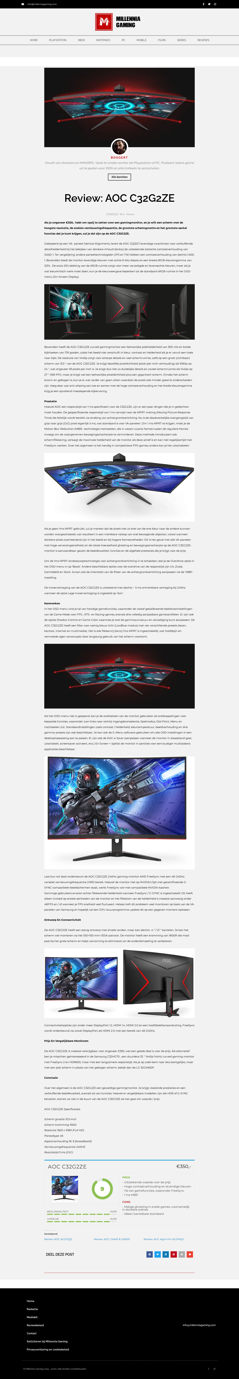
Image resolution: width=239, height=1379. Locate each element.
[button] (149, 1254)
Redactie (32, 1309)
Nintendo (103, 40)
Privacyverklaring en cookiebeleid (48, 1349)
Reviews (203, 40)
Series (181, 40)
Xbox (81, 40)
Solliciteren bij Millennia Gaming (47, 1341)
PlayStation (57, 40)
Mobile (141, 40)
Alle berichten (119, 177)
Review (130, 214)
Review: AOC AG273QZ (58, 1239)
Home (34, 40)
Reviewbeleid (35, 1325)
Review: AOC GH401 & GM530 (112, 1239)
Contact (32, 1333)
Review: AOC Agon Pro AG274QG (164, 1239)
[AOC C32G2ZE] (65, 1189)
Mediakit (32, 1317)
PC (123, 40)
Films (162, 40)
